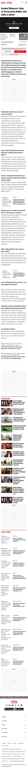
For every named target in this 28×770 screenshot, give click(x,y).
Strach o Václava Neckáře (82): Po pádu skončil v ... (19, 539)
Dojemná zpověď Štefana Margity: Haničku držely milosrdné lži (17, 437)
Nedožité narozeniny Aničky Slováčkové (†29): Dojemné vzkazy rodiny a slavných (19, 411)
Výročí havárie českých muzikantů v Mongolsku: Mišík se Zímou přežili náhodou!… (19, 480)
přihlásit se (22, 2)
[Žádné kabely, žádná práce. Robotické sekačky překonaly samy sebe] (6, 462)
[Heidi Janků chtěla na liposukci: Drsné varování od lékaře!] (6, 446)
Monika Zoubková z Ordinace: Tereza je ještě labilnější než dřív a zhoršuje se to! (19, 202)
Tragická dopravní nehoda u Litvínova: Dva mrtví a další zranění (19, 419)
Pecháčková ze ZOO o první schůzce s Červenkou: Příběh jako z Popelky (19, 471)
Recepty (24, 697)
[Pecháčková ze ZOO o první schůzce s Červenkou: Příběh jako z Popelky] (6, 471)
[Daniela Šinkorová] (14, 36)
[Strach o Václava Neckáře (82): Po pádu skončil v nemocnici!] (6, 403)
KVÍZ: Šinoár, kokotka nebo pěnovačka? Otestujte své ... (19, 589)
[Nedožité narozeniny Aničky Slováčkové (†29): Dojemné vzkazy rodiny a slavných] (6, 411)
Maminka (3, 697)
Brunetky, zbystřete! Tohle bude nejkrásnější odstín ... (19, 605)
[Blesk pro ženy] (7, 3)
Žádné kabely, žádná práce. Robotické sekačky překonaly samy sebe (18, 462)
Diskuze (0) (4, 44)
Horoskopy (17, 697)
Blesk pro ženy (17, 601)
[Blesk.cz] (14, 702)
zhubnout (10, 72)
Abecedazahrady (17, 629)
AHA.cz (15, 573)
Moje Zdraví (16, 645)
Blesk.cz (15, 536)
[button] (26, 2)
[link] (6, 705)
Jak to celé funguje (14, 54)
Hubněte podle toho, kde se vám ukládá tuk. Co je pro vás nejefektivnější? (13, 357)
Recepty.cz (16, 585)
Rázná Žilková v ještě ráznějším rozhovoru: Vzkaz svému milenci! (19, 453)
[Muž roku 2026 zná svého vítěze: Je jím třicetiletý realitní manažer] (6, 500)
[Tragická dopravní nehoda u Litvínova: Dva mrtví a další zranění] (6, 420)
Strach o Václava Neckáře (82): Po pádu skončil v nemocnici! (19, 402)
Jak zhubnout (10, 697)
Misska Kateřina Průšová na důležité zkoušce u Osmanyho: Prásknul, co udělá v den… (19, 490)
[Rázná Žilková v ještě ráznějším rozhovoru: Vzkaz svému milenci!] (6, 454)
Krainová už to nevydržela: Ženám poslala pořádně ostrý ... (19, 578)
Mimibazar (16, 615)
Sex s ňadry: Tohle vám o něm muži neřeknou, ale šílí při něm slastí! (11, 347)
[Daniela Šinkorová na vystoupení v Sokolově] (4, 39)
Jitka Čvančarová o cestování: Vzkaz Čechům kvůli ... (18, 662)
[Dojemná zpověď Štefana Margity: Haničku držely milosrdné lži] (6, 437)
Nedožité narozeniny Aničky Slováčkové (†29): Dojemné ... (19, 552)
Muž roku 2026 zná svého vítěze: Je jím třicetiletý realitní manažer (18, 500)
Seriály (15, 197)
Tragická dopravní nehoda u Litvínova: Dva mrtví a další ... (19, 564)
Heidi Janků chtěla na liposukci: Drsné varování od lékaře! (18, 445)
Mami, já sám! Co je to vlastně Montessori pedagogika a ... (19, 619)
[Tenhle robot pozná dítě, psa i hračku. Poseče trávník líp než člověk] (6, 429)
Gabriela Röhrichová (8, 42)
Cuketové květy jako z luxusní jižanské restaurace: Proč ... (19, 633)
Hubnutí (15, 271)
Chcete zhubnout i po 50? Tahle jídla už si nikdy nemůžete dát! (19, 275)
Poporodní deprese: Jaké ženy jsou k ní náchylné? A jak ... (18, 648)
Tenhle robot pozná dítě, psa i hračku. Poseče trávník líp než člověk (19, 427)
